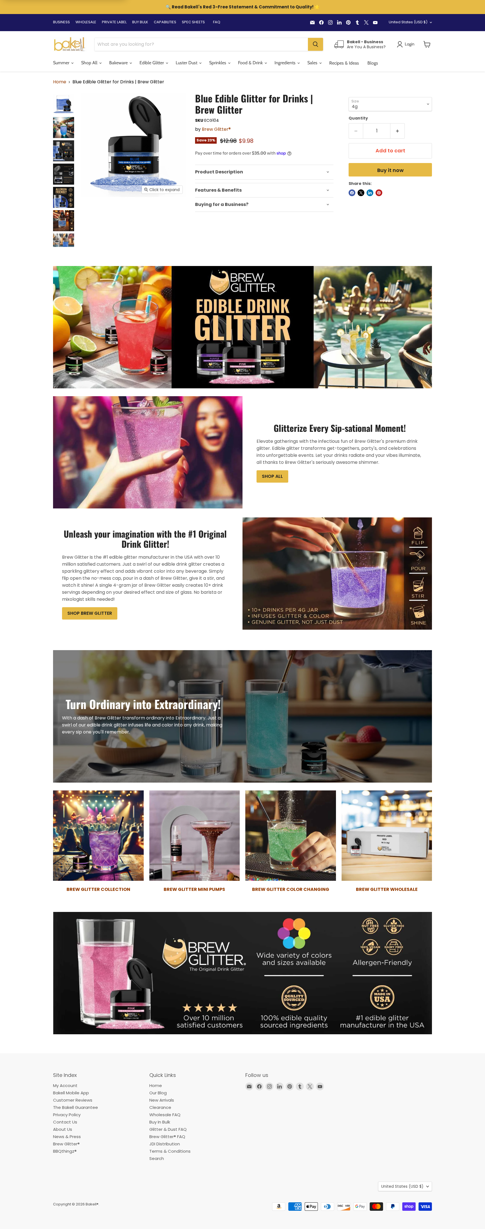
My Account (65, 1085)
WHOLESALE (86, 22)
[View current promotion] (242, 7)
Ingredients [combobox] (285, 62)
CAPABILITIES (165, 22)
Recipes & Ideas (344, 63)
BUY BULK (140, 22)
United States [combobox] (408, 22)
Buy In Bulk (159, 1122)
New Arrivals (161, 1100)
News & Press (67, 1136)
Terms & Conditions (170, 1151)
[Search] (315, 44)
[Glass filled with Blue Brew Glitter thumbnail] (63, 127)
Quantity (358, 118)
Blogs (372, 63)
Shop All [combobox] (90, 62)
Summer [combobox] (61, 62)
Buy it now (390, 170)
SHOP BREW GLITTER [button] (89, 613)
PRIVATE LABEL (114, 22)
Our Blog (158, 1093)
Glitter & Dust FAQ (168, 1129)
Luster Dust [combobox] (187, 62)
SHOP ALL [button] (272, 476)
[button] (427, 44)
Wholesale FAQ (164, 1115)
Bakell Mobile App (71, 1093)
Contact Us (65, 1122)
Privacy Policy (67, 1115)
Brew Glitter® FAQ (167, 1136)
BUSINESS (61, 22)
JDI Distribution (164, 1144)
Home (59, 81)
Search (156, 1158)
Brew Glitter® (216, 129)
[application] (264, 172)
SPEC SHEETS (193, 22)
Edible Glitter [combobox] (152, 62)
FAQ (216, 22)
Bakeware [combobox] (119, 62)
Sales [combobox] (313, 62)
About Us (62, 1129)
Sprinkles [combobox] (218, 62)
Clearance (160, 1107)
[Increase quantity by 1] (397, 131)
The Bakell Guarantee (75, 1107)
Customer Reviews (72, 1100)
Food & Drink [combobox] (251, 62)
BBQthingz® (65, 1151)
